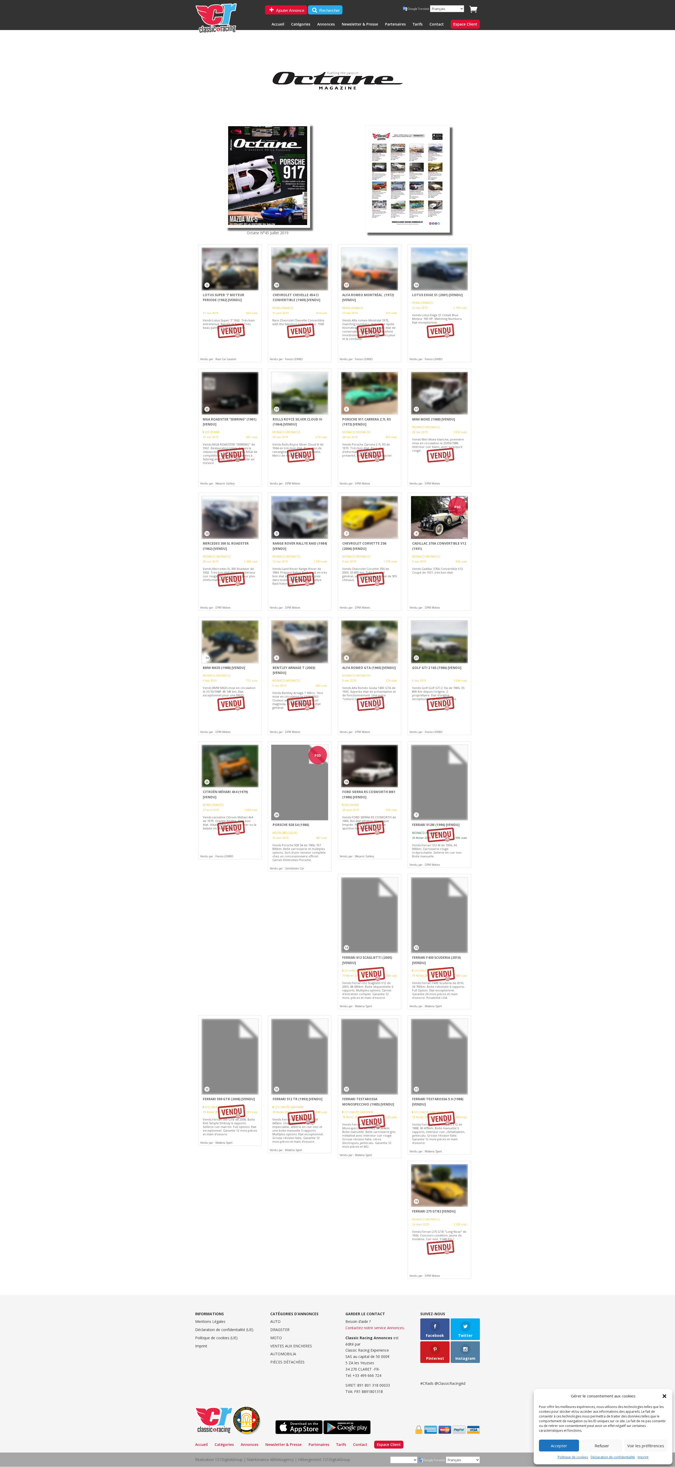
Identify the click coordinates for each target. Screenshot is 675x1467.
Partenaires (395, 24)
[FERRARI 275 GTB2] (439, 1219)
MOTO (276, 1337)
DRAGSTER (280, 1329)
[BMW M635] (230, 676)
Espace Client (465, 24)
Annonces (326, 24)
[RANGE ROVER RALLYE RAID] (299, 551)
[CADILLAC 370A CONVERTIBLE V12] (439, 551)
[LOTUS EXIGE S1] (439, 303)
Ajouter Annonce (289, 10)
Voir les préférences (645, 1445)
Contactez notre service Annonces (374, 1327)
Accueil (278, 24)
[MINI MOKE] (439, 427)
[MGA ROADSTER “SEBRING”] (230, 427)
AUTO (275, 1321)
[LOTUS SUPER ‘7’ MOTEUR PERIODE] (230, 303)
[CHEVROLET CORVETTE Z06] (369, 551)
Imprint (643, 1457)
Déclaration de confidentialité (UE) (224, 1329)
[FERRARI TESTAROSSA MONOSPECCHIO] (369, 1087)
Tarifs (418, 24)
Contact (437, 24)
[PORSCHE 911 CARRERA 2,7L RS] (369, 427)
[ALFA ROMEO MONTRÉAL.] (369, 303)
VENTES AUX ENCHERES (291, 1345)
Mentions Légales (210, 1321)
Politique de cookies (573, 1457)
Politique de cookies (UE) (216, 1337)
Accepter (559, 1445)
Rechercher (329, 10)
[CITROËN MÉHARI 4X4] (230, 800)
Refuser (602, 1445)
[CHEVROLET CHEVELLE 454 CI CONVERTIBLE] (299, 303)
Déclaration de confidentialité (613, 1457)
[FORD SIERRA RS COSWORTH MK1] (369, 800)
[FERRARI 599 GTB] (230, 1080)
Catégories (300, 24)
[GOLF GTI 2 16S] (439, 676)
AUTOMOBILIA (283, 1353)
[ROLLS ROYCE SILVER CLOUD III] (299, 427)
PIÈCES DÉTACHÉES (287, 1362)
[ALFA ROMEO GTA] (369, 676)
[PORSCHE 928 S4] (299, 806)
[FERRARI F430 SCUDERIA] (439, 941)
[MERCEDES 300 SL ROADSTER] (230, 551)
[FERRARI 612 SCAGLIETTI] (369, 941)
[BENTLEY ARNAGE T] (299, 676)
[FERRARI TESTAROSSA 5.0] (439, 1085)
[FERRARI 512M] (439, 804)
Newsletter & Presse (360, 24)
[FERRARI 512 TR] (299, 1084)
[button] (664, 1396)
